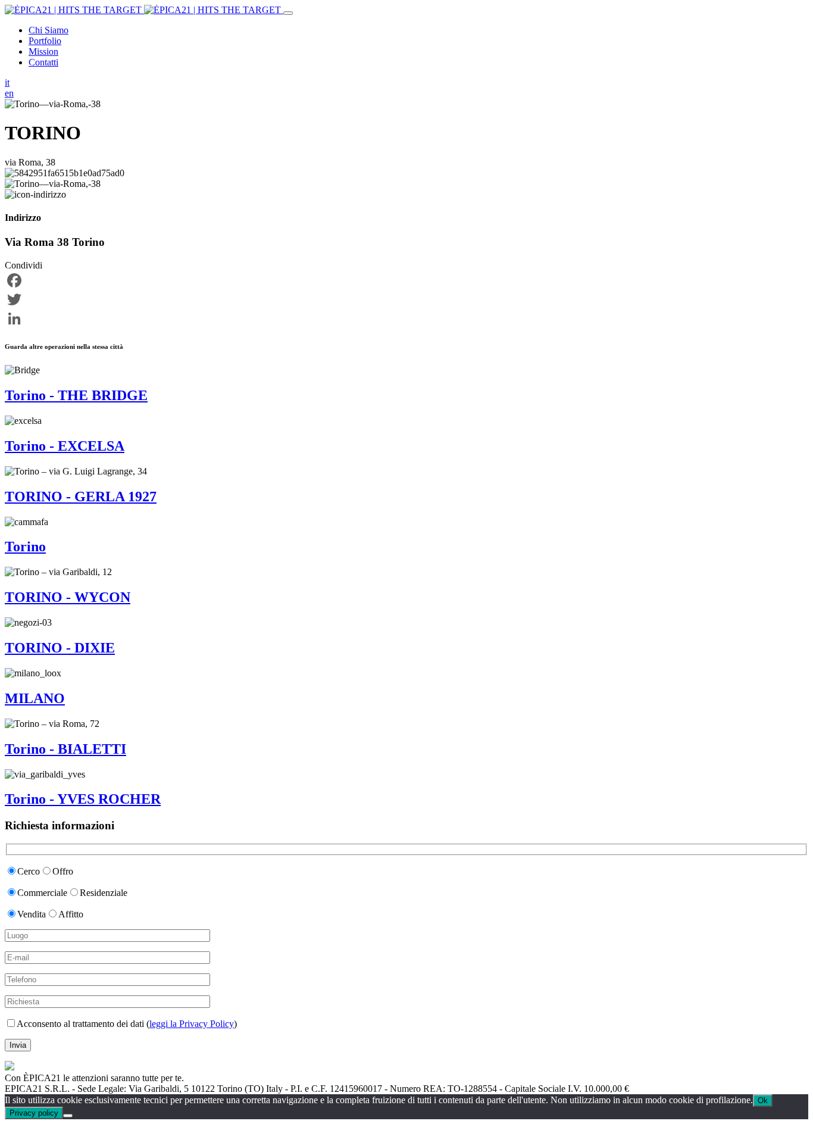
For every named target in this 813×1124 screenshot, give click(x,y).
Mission (43, 51)
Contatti (43, 62)
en (9, 93)
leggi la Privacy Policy (191, 1024)
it (7, 82)
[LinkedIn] (406, 318)
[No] (68, 1115)
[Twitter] (406, 299)
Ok (763, 1100)
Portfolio (45, 41)
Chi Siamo (48, 30)
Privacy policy (34, 1113)
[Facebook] (406, 280)
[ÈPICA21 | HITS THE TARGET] (144, 10)
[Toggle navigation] (288, 13)
